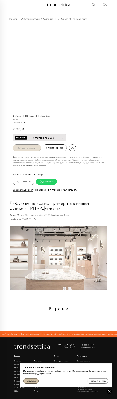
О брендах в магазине (62, 361)
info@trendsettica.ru (88, 347)
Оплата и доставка (83, 361)
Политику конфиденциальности (37, 374)
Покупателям (82, 356)
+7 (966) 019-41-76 (27, 218)
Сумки (16, 384)
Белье (16, 364)
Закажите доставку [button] (23, 190)
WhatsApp (49, 181)
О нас (56, 356)
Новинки (17, 361)
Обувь (16, 377)
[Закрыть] (109, 391)
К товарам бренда (54, 147)
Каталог (17, 356)
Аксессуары (38, 361)
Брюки (16, 367)
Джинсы (17, 371)
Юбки (16, 391)
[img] (93, 4)
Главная (13, 18)
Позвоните (26, 181)
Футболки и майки (30, 18)
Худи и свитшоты (20, 387)
